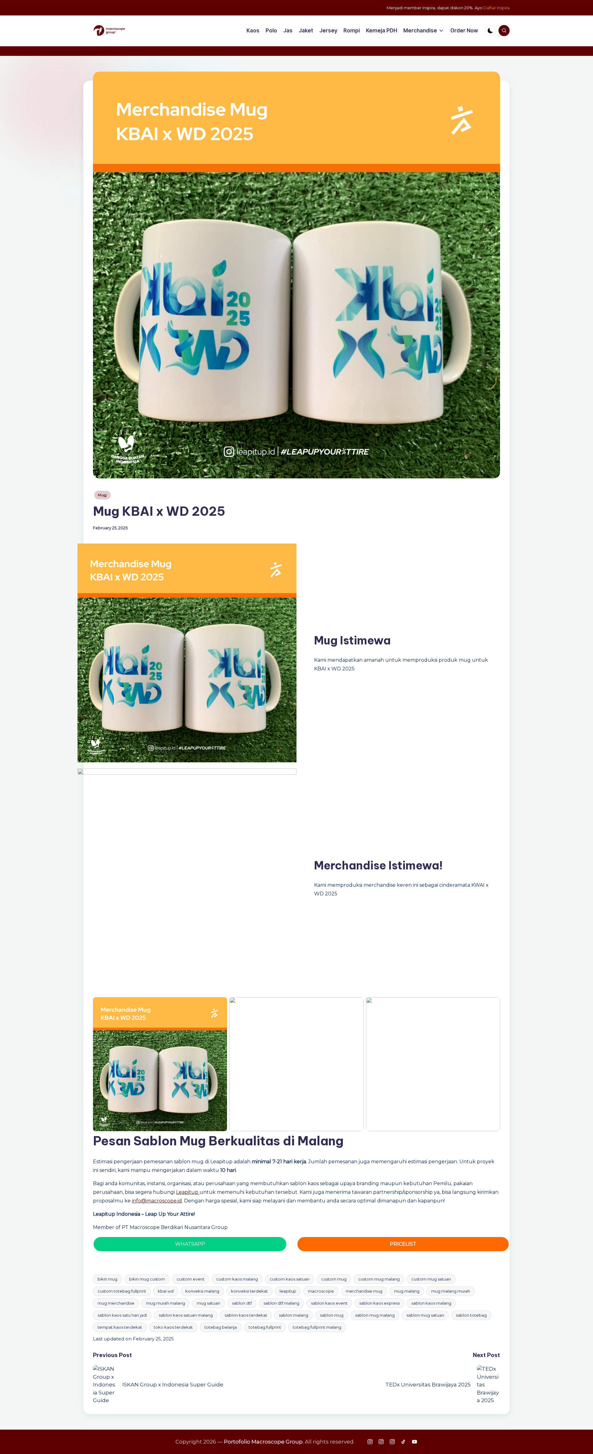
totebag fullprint (265, 1327)
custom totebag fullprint (122, 1291)
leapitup (288, 1291)
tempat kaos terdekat (120, 1327)
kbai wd (166, 1291)
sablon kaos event (329, 1303)
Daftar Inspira (496, 7)
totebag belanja (220, 1327)
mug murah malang (165, 1303)
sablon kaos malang (431, 1303)
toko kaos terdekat (173, 1327)
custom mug (334, 1279)
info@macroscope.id (157, 1201)
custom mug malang (379, 1279)
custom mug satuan (431, 1279)
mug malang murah (450, 1291)
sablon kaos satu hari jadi (122, 1315)
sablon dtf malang (281, 1303)
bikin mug (107, 1279)
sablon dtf (242, 1303)
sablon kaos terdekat (246, 1315)
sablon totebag (471, 1315)
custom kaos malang (237, 1279)
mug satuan (208, 1303)
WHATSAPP (190, 1244)
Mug (102, 495)
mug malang (406, 1291)
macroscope (321, 1291)
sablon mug (331, 1315)
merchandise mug (364, 1291)
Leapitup (188, 1192)
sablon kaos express (379, 1303)
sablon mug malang (375, 1315)
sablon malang (293, 1315)
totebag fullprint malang (317, 1327)
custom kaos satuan (289, 1279)
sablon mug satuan (425, 1315)
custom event (190, 1279)
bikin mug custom (147, 1279)
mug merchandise (116, 1303)
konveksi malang (202, 1291)
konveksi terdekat (249, 1291)
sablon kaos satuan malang (186, 1315)
